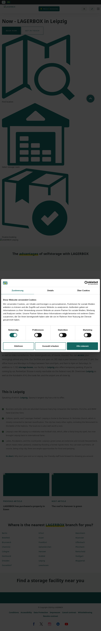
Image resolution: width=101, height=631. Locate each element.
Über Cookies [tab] (83, 290)
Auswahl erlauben (50, 346)
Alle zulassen (82, 346)
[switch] (38, 335)
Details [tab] (50, 290)
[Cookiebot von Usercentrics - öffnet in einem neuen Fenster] (86, 283)
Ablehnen (18, 346)
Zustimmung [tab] (17, 290)
